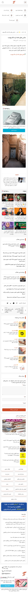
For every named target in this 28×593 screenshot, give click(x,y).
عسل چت (7, 474)
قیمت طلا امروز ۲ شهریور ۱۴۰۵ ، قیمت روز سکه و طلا (14, 253)
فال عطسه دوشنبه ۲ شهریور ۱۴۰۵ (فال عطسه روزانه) (11, 324)
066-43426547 (7, 571)
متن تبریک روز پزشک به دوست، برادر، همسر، (11, 367)
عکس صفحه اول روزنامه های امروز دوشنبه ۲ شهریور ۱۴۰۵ (11, 245)
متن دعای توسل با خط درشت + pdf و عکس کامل (14, 285)
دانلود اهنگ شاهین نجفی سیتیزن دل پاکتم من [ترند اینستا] (14, 293)
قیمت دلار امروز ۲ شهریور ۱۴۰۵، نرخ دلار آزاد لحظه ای (14, 256)
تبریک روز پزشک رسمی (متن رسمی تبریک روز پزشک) (14, 519)
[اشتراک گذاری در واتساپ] (14, 303)
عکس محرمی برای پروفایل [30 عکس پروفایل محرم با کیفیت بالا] (14, 541)
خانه (23, 32)
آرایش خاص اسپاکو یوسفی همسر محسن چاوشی (15, 560)
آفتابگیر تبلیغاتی (7, 479)
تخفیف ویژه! (7, 586)
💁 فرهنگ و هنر (15, 330)
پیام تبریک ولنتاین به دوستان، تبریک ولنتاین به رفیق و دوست (14, 556)
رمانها (7, 489)
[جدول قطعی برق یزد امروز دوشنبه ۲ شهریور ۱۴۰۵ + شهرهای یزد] (23, 455)
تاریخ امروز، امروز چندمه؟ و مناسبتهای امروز (16, 289)
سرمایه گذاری (14, 130)
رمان (7, 484)
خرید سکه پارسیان (7, 494)
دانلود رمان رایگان (20, 479)
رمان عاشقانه (21, 494)
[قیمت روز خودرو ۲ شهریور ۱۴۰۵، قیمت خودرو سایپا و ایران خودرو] (23, 279)
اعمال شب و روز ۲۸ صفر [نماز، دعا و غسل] (16, 297)
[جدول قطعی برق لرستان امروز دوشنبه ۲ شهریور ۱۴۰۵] (23, 462)
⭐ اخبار (18, 32)
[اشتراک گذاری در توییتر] (10, 303)
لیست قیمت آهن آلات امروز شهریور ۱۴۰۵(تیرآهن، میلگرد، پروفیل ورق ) (15, 265)
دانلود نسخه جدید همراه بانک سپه (18, 537)
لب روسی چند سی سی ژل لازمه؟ (11, 349)
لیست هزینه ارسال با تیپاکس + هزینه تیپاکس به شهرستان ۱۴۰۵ (15, 528)
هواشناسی (21, 469)
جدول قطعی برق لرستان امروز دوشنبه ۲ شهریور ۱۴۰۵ (11, 461)
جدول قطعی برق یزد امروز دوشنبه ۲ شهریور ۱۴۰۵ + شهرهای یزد (11, 454)
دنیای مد (16, 339)
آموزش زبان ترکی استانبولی (20, 489)
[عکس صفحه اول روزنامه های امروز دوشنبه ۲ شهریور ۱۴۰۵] (23, 246)
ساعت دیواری (14, 499)
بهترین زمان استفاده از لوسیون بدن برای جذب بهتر (10, 341)
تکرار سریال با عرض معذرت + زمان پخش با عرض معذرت (11, 333)
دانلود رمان (21, 484)
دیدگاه (24, 385)
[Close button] (27, 577)
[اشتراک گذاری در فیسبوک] (17, 303)
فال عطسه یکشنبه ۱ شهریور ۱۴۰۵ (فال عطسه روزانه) (11, 358)
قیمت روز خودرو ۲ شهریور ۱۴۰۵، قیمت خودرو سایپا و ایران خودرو (14, 260)
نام (25, 397)
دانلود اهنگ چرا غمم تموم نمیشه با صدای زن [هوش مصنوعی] (14, 533)
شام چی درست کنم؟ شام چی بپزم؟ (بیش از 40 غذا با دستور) (14, 546)
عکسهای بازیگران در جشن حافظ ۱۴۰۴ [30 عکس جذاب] (15, 551)
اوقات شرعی (7, 469)
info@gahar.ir (6, 574)
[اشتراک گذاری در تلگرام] (7, 303)
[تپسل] (3, 108)
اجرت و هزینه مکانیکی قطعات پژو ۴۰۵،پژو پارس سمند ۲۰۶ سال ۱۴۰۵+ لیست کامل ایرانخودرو (15, 523)
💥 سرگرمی (15, 322)
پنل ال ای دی (21, 474)
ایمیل (24, 403)
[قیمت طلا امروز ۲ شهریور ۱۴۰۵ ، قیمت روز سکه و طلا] (23, 442)
